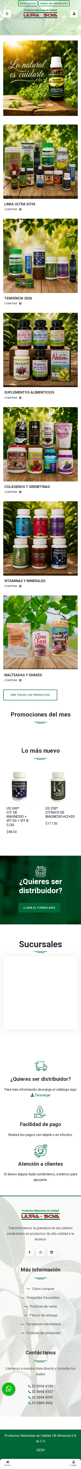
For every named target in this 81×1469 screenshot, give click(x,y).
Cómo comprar (43, 1288)
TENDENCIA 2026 (18, 298)
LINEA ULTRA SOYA (19, 204)
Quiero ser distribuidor (54, 3)
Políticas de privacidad (43, 1333)
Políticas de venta (43, 1306)
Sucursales (40, 944)
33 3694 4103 (42, 1386)
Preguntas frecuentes (43, 1297)
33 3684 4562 (42, 1403)
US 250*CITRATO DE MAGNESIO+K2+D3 (60, 813)
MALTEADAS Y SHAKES (23, 675)
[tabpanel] (40, 78)
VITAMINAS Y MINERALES (24, 581)
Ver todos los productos (30, 695)
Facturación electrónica (43, 1324)
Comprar (11, 209)
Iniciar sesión (28, 3)
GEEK (41, 1450)
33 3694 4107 (42, 1391)
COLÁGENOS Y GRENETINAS (27, 487)
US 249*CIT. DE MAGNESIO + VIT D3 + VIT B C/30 (17, 817)
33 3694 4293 (42, 1397)
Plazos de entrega (43, 1315)
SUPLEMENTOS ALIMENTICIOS (29, 393)
